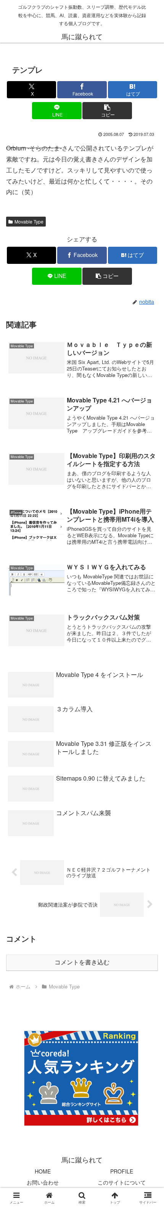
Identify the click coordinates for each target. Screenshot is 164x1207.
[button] (107, 110)
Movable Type (28, 221)
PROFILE (121, 1171)
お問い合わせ (43, 1182)
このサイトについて (122, 1182)
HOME (43, 1171)
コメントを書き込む (82, 962)
